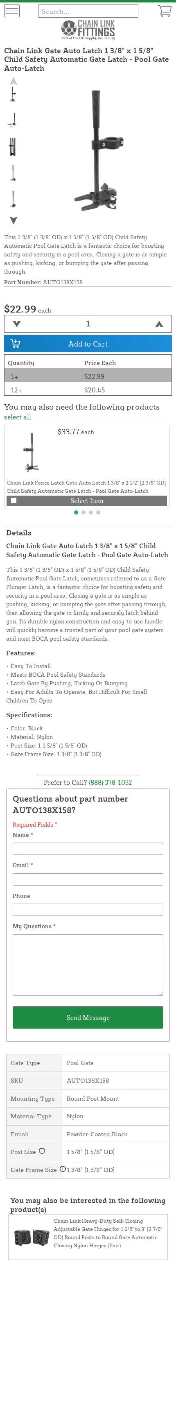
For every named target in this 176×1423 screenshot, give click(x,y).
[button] (13, 220)
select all (17, 417)
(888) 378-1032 (109, 782)
